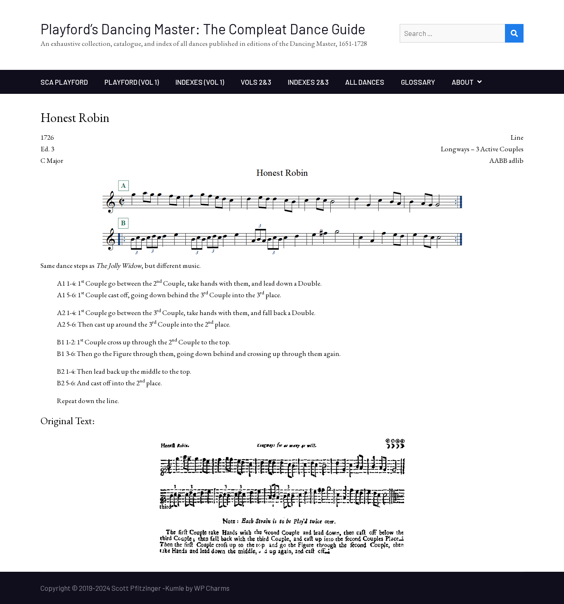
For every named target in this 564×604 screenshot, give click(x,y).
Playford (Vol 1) (131, 82)
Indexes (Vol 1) (199, 82)
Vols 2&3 (256, 82)
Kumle (174, 588)
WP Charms (212, 588)
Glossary (418, 82)
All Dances (364, 82)
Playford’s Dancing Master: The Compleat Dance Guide (202, 28)
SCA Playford (64, 82)
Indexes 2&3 (308, 82)
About (463, 82)
